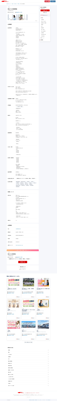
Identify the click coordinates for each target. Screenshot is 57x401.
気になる (45, 12)
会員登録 (47, 1)
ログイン (53, 1)
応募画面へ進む (45, 10)
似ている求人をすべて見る (28, 342)
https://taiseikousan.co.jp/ (19, 245)
